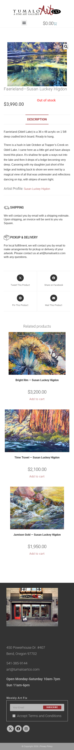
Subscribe (52, 707)
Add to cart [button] (37, 399)
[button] (24, 23)
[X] (10, 728)
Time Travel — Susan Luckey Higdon (37, 457)
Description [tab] (37, 119)
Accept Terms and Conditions (39, 716)
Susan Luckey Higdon (37, 188)
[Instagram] (26, 728)
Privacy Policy (46, 746)
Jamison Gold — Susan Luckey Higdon (37, 534)
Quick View (39, 372)
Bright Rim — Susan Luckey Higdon (37, 380)
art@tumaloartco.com (52, 253)
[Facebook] (18, 728)
